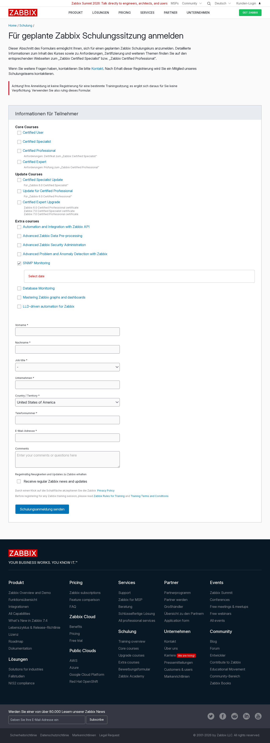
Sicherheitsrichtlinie (23, 735)
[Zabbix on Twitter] (211, 716)
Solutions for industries (25, 669)
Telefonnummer (25, 413)
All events (217, 620)
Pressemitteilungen (178, 662)
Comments (22, 448)
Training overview (131, 641)
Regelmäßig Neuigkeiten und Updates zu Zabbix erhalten (50, 474)
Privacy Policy (106, 490)
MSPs (175, 3)
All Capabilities (19, 613)
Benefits (75, 627)
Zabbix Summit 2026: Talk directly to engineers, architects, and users (119, 3)
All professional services (136, 620)
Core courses (128, 648)
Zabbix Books (220, 683)
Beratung (125, 606)
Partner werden (176, 600)
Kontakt (97, 68)
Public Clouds (82, 650)
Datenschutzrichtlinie (54, 735)
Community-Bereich (225, 676)
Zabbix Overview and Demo (29, 593)
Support (124, 593)
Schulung (25, 25)
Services (126, 582)
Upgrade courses (131, 655)
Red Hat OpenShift (83, 681)
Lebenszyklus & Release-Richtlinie (34, 627)
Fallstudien (16, 676)
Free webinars (220, 613)
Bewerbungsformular (134, 669)
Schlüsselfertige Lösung (136, 613)
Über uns (171, 648)
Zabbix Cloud (82, 616)
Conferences (220, 600)
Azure (74, 667)
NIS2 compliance (21, 683)
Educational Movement (227, 669)
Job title (20, 360)
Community (189, 3)
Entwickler (217, 655)
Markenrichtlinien (177, 676)
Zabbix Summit (221, 593)
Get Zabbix (250, 12)
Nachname (21, 342)
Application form (176, 620)
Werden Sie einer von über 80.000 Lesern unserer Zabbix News (56, 711)
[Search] (209, 3)
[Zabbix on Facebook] (222, 716)
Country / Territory (26, 395)
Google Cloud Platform (86, 674)
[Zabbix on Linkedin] (246, 716)
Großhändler (173, 606)
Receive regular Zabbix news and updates (55, 481)
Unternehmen (23, 378)
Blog (213, 641)
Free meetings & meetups (229, 606)
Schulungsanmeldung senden (42, 509)
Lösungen (18, 659)
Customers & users (178, 669)
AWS (73, 660)
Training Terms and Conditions (150, 496)
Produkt (16, 582)
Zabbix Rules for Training (109, 496)
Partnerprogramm (177, 593)
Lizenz (13, 634)
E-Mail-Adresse (25, 430)
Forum (215, 648)
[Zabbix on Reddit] (234, 716)
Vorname (20, 325)
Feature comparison (84, 600)
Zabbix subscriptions (85, 593)
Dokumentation (20, 648)
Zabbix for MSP (130, 600)
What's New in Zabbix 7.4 (28, 620)
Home (12, 25)
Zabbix (22, 12)
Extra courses (128, 662)
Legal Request (109, 735)
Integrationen (18, 606)
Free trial (75, 640)
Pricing (75, 582)
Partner (171, 582)
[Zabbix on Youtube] (258, 716)
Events (216, 582)
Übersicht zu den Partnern (184, 613)
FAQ (72, 606)
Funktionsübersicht (22, 600)
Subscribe (97, 719)
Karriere (179, 655)
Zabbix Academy (131, 676)
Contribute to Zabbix (225, 662)
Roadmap (15, 641)
